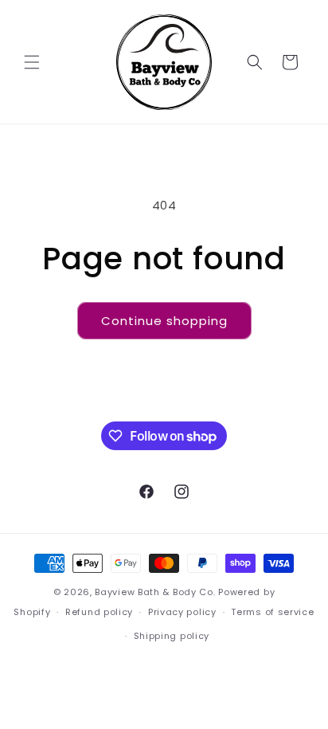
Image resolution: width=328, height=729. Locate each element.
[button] (31, 62)
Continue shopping (164, 320)
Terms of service (272, 612)
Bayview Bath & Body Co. (155, 592)
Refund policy (99, 612)
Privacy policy (182, 612)
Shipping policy (172, 635)
